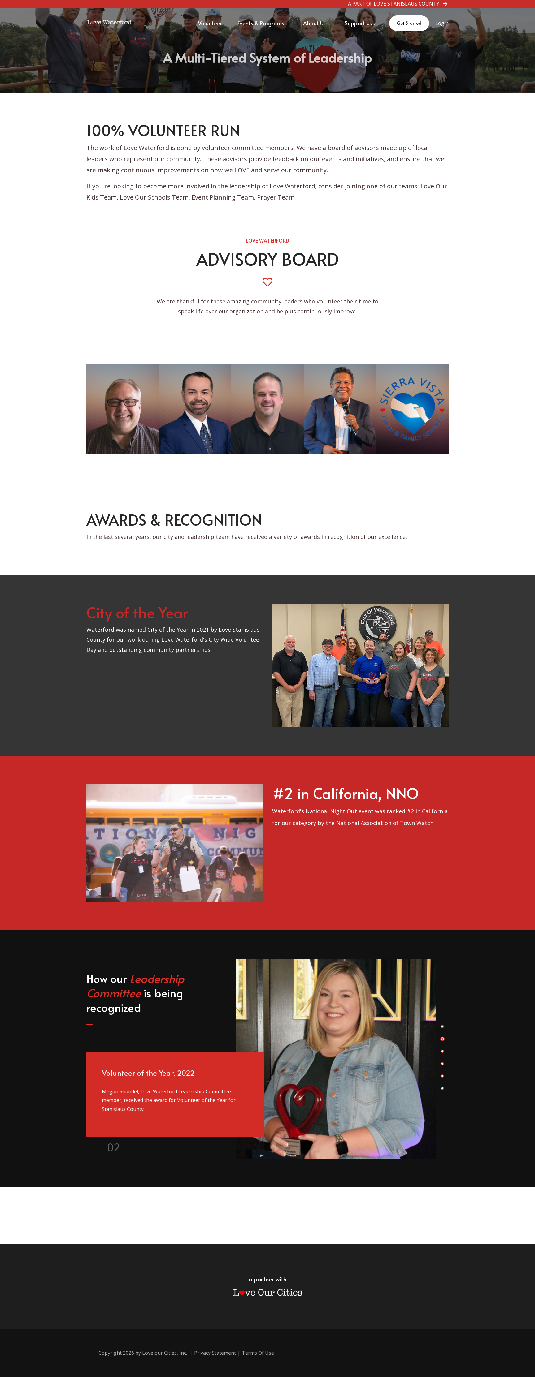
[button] (442, 1026)
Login (442, 23)
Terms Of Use (258, 1352)
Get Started (409, 23)
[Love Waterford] (109, 23)
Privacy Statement (215, 1352)
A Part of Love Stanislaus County (395, 3)
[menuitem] (210, 23)
